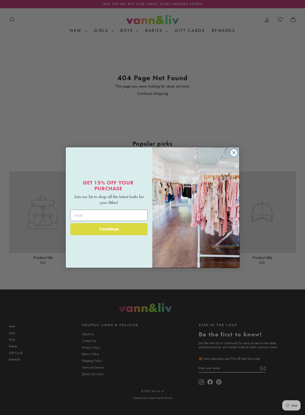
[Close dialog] (234, 153)
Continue (109, 229)
